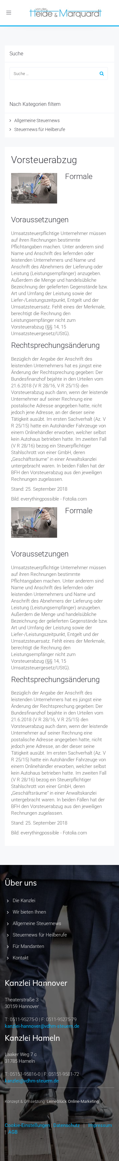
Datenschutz (66, 1125)
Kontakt (21, 958)
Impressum (100, 1125)
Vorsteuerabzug (44, 159)
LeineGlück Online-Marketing (73, 1101)
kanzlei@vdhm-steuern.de (32, 1081)
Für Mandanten (28, 946)
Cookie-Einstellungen (27, 1125)
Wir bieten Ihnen (29, 912)
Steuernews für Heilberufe (39, 129)
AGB (12, 1132)
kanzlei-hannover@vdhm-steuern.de (42, 1026)
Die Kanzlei (24, 900)
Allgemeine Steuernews (37, 120)
